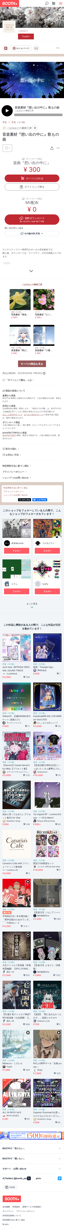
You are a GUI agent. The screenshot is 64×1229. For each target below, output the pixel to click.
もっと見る (32, 604)
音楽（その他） (19, 122)
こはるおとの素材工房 (32, 284)
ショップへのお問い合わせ (15, 477)
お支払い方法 (12, 454)
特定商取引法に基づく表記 (15, 465)
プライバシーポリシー (13, 471)
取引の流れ (11, 448)
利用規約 (16, 1207)
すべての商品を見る (32, 363)
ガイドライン (8, 1211)
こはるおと (23, 30)
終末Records (17, 543)
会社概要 (6, 1207)
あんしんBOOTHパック (12, 414)
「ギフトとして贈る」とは (19, 380)
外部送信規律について (11, 1215)
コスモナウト (48, 543)
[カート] (35, 128)
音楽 (4, 122)
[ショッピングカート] (53, 3)
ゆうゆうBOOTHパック (34, 414)
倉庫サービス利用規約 (31, 1207)
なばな (45, 584)
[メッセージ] (36, 48)
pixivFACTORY (8, 435)
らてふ (14, 584)
